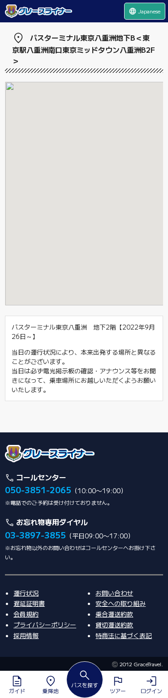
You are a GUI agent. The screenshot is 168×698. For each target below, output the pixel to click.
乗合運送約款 (114, 613)
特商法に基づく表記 (123, 635)
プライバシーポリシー (44, 624)
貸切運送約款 (114, 624)
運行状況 (26, 592)
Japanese (144, 11)
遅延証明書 (29, 603)
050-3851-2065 (38, 489)
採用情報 (26, 635)
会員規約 (26, 613)
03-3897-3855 (35, 535)
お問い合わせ (114, 592)
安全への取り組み (120, 603)
